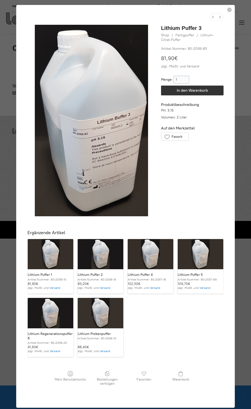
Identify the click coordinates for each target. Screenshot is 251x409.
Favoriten (144, 379)
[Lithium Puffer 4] (150, 254)
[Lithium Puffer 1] (50, 254)
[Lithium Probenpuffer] (100, 313)
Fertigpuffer (185, 35)
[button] (175, 137)
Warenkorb (180, 379)
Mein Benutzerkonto (70, 379)
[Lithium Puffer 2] (100, 254)
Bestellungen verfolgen (107, 381)
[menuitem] (213, 17)
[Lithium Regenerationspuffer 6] (50, 313)
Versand (193, 66)
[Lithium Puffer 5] (200, 254)
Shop (165, 35)
